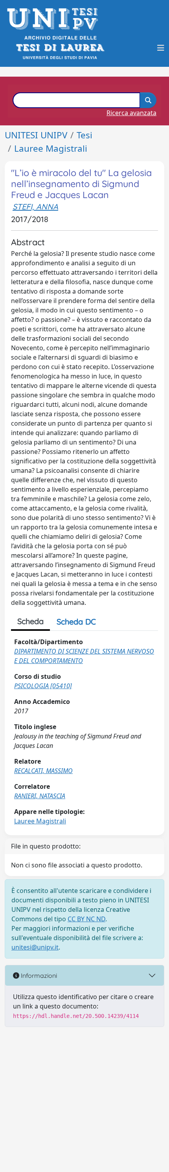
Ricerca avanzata (131, 112)
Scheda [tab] (30, 621)
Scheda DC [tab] (76, 621)
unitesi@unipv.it (35, 947)
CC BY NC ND (86, 919)
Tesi (84, 135)
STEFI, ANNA (35, 206)
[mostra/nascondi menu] (160, 48)
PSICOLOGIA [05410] (43, 686)
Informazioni (38, 975)
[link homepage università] (59, 47)
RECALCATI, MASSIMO (43, 770)
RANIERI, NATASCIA (39, 796)
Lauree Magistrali (50, 148)
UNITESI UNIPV (36, 135)
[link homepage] (55, 19)
